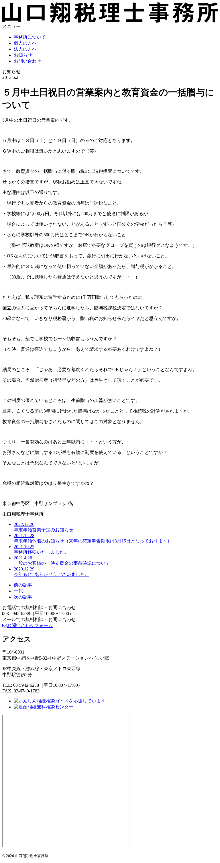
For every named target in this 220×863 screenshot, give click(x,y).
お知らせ (23, 55)
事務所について (30, 37)
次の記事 (23, 596)
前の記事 (23, 584)
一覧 (18, 590)
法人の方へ (25, 49)
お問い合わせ (27, 61)
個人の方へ (25, 43)
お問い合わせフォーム (30, 625)
